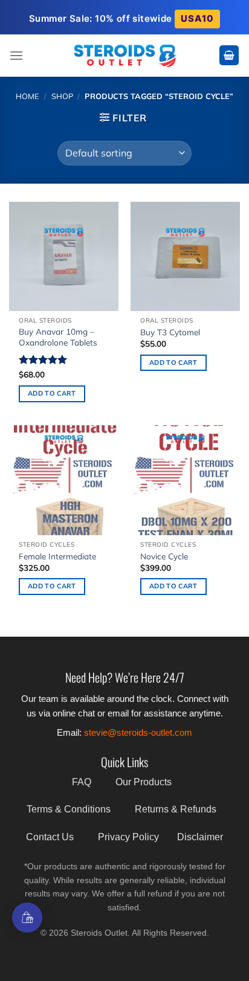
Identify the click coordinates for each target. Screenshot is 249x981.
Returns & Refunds (175, 809)
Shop (62, 96)
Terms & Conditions (69, 809)
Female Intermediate (57, 556)
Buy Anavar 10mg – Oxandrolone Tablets (58, 336)
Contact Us (50, 837)
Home (27, 96)
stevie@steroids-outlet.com (138, 732)
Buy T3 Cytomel (170, 332)
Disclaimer (200, 837)
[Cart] (229, 55)
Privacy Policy (128, 837)
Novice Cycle (164, 556)
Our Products (143, 782)
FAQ (81, 782)
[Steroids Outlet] (125, 55)
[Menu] (16, 55)
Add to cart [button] (52, 393)
